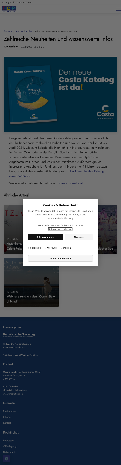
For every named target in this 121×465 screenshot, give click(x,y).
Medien (67, 247)
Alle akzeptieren (45, 237)
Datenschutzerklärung (60, 229)
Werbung (52, 247)
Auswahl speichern (60, 258)
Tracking (36, 247)
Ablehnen (79, 237)
